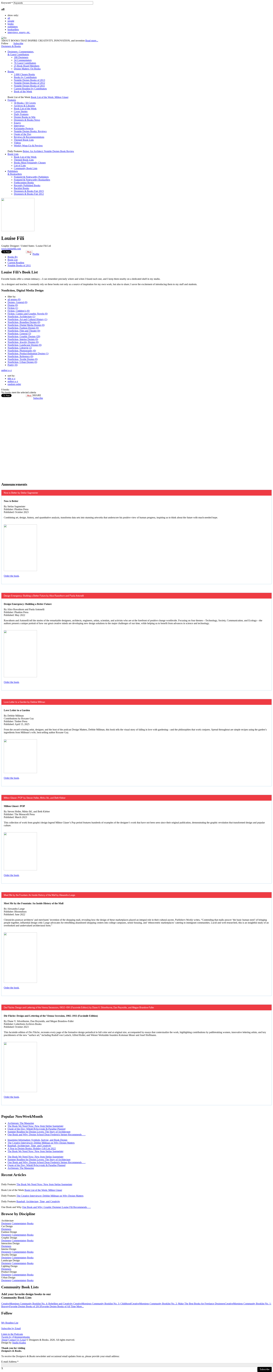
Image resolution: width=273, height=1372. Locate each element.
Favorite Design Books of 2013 (25, 1306)
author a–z (6, 370)
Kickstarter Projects (23, 128)
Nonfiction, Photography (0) (22, 350)
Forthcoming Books (24, 182)
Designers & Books (11, 46)
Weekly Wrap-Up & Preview (28, 145)
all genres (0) (14, 299)
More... (80, 1306)
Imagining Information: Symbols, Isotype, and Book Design (37, 1140)
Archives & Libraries (24, 105)
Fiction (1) (13, 308)
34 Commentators (23, 60)
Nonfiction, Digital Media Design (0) (26, 325)
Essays (17, 122)
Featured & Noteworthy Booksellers (32, 179)
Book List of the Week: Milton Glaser (49, 97)
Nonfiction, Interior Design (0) (23, 339)
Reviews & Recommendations (29, 137)
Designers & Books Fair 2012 (29, 194)
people (11, 21)
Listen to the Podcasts (12, 1334)
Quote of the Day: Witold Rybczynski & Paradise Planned (36, 1129)
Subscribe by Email (11, 1328)
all (9, 18)
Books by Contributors (25, 77)
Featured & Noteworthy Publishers (31, 177)
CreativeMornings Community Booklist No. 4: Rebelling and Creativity (37, 1303)
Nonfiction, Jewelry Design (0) (23, 342)
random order (14, 384)
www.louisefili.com (11, 248)
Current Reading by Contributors (30, 88)
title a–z (11, 378)
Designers (6, 1223)
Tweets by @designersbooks (15, 1337)
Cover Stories (20, 111)
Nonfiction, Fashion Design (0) (23, 328)
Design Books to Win (24, 117)
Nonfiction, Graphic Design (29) (24, 336)
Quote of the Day (22, 134)
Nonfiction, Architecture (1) (21, 316)
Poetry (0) (13, 365)
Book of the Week (23, 91)
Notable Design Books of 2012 (29, 83)
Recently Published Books (27, 185)
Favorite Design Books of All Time (58, 1306)
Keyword (7, 2)
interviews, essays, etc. (19, 32)
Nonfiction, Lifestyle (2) (20, 347)
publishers (13, 26)
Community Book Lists (25, 168)
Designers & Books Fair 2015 (29, 191)
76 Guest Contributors (25, 63)
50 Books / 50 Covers (25, 103)
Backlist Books (21, 188)
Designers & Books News (27, 120)
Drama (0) (13, 305)
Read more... (91, 40)
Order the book (11, 576)
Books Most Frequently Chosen (30, 162)
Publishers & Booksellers (15, 172)
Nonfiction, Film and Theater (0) (24, 330)
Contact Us (13, 1339)
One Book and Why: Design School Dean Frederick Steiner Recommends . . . (46, 1134)
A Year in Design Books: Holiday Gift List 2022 (32, 1148)
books (11, 23)
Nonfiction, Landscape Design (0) (25, 345)
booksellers (13, 29)
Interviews (19, 125)
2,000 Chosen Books (24, 74)
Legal (23, 1339)
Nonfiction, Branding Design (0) (24, 322)
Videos (17, 142)
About (4, 1339)
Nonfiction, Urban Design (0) (22, 362)
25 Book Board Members (26, 66)
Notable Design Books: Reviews (30, 131)
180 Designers (21, 57)
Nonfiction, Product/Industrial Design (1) (28, 353)
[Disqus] (136, 439)
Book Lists (13, 154)
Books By (13, 257)
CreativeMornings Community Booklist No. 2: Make (157, 1303)
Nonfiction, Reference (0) (20, 356)
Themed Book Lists (24, 140)
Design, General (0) (17, 302)
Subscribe (18, 43)
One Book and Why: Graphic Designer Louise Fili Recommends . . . (56, 1207)
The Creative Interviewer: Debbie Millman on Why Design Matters (41, 1142)
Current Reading (16, 262)
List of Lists (20, 165)
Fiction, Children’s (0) (19, 310)
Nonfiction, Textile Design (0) (23, 359)
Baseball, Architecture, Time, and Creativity (29, 1145)
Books (11, 71)
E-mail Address (9, 1361)
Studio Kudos (19, 1342)
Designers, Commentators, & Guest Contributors (21, 53)
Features (12, 100)
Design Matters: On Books (27, 68)
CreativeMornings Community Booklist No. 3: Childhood (102, 1303)
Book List (13, 259)
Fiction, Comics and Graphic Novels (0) (28, 313)
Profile (36, 254)
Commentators (19, 1223)
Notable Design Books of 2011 (29, 85)
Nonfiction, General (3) (19, 333)
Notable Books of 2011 (19, 265)
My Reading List (9, 1322)
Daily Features (21, 114)
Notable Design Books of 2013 (29, 80)
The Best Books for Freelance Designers (204, 1303)
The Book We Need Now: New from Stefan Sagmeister (35, 1126)
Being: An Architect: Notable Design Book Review (48, 151)
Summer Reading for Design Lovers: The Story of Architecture (39, 1131)
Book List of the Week (25, 108)
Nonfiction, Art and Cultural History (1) (27, 319)
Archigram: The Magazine (21, 1123)
